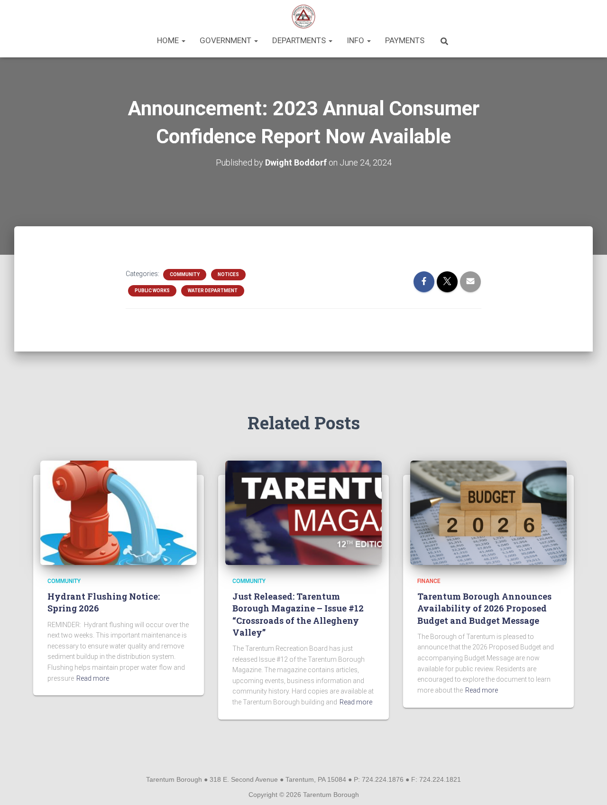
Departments (300, 40)
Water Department (213, 290)
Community (185, 274)
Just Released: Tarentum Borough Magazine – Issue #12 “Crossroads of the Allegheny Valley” (298, 614)
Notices (228, 274)
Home (169, 40)
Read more (92, 678)
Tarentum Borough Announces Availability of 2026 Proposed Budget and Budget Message (484, 608)
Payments (404, 40)
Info (356, 40)
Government (226, 40)
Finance (429, 581)
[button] (183, 40)
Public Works (152, 290)
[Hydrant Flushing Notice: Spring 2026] (118, 512)
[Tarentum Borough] (304, 16)
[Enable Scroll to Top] (588, 786)
